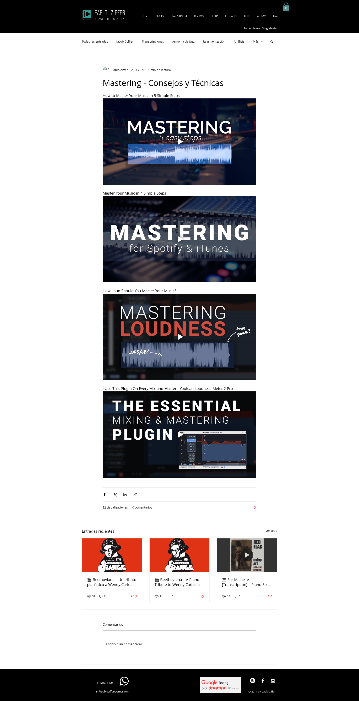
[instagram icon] (273, 680)
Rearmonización (214, 41)
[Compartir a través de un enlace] (135, 494)
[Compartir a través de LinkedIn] (125, 494)
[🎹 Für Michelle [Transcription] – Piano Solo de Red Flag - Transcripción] (247, 555)
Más (256, 41)
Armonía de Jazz (183, 41)
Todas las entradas (95, 41)
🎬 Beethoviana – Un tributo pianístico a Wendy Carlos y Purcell (111, 582)
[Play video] (179, 141)
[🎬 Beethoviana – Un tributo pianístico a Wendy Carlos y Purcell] (112, 555)
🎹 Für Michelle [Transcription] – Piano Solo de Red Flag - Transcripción (246, 582)
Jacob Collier (125, 41)
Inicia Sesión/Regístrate (260, 28)
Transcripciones (153, 41)
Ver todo (271, 531)
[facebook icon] (263, 680)
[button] (286, 6)
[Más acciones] (253, 69)
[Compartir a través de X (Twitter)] (115, 494)
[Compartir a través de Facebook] (105, 494)
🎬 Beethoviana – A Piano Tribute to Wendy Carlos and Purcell (179, 582)
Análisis (239, 41)
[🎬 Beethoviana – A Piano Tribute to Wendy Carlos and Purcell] (180, 555)
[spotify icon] (252, 680)
